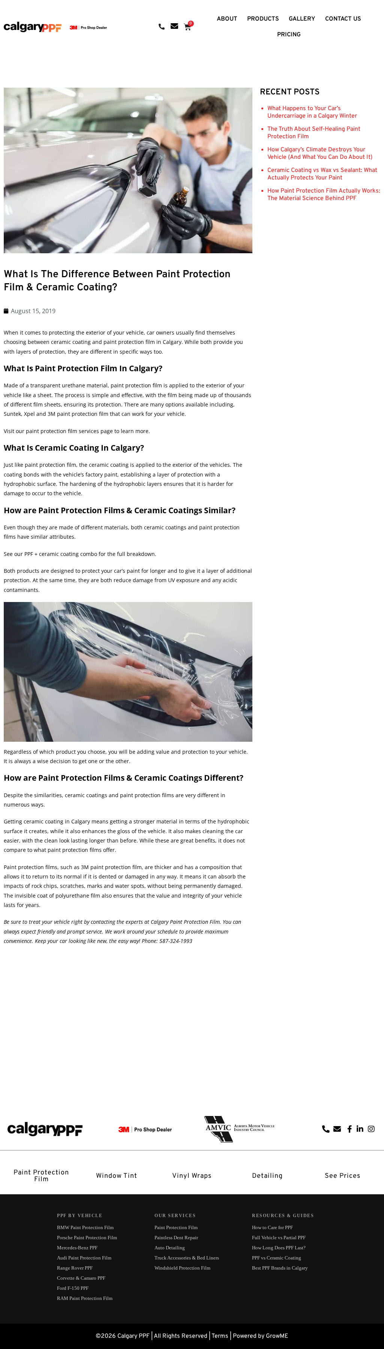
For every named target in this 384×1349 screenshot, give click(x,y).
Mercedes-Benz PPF (77, 1247)
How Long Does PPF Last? (279, 1247)
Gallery (302, 19)
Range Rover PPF (75, 1268)
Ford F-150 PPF (72, 1288)
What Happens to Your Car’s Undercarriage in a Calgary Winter (312, 112)
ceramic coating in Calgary (57, 821)
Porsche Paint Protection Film (87, 1237)
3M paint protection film (78, 413)
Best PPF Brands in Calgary (280, 1268)
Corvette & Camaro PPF (81, 1278)
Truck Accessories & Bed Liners (186, 1258)
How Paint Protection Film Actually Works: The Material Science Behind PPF (323, 194)
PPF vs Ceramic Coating (276, 1258)
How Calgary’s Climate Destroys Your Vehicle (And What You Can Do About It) (319, 153)
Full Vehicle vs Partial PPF (279, 1237)
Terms (220, 1336)
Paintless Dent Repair (176, 1237)
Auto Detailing (169, 1247)
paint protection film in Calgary (143, 341)
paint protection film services (62, 431)
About (227, 19)
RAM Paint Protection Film (84, 1298)
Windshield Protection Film (182, 1268)
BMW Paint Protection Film (85, 1227)
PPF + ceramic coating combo (60, 553)
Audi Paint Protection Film (84, 1258)
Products (263, 19)
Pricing (289, 35)
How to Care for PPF (272, 1227)
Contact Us (343, 19)
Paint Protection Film (176, 1227)
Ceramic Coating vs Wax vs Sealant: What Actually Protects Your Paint (322, 174)
